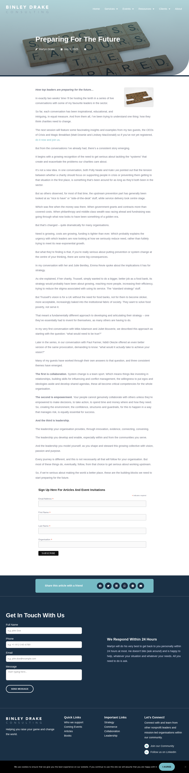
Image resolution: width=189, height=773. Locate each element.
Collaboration (112, 731)
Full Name (12, 624)
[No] (185, 766)
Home (96, 8)
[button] (100, 586)
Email (9, 652)
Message (11, 666)
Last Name (44, 526)
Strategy (109, 722)
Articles (68, 731)
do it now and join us (47, 139)
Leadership (110, 735)
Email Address (45, 498)
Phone (10, 638)
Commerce (110, 726)
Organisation (45, 539)
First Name (44, 512)
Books (67, 735)
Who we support (73, 722)
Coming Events (73, 726)
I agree (166, 767)
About (178, 8)
